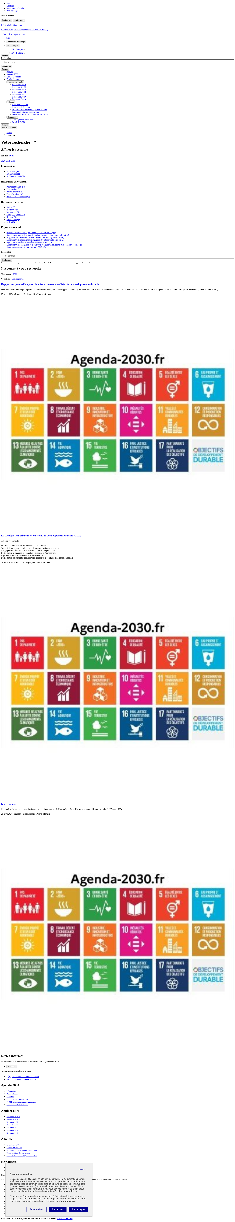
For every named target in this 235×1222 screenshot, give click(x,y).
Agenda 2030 (12, 74)
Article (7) (11, 207)
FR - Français (17, 49)
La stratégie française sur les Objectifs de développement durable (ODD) (41, 535)
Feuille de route (13, 79)
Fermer (5, 56)
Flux (21, 1079)
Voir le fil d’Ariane (9, 128)
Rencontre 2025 (19, 84)
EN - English (17, 53)
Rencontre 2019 (19, 99)
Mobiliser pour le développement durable (29, 109)
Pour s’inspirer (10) (15, 194)
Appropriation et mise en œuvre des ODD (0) (26, 247)
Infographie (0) (13, 212)
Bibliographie (18, 279)
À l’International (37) (16, 176)
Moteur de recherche (15, 8)
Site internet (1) (13, 219)
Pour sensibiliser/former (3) (18, 196)
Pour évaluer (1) (13, 189)
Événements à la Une (21, 107)
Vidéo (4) (11, 222)
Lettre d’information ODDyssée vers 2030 (30, 114)
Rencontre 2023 (19, 89)
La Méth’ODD (18, 122)
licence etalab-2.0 (64, 1218)
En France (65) (13, 171)
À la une (11, 102)
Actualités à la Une (20, 104)
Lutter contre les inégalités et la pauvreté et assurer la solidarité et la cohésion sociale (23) (45, 245)
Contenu (10, 6)
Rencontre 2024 (19, 87)
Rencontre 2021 (19, 94)
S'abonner (11, 1067)
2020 (11, 155)
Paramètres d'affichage (16, 42)
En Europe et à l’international (17, 1099)
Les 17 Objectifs (14, 77)
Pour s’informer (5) (15, 192)
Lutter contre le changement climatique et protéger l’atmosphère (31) (36, 240)
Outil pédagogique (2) (16, 214)
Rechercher (6, 20)
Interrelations (8, 804)
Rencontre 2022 (19, 92)
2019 (8, 161)
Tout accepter (78, 1210)
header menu (19, 20)
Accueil (10, 72)
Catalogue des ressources (22, 120)
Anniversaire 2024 (13, 1119)
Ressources (12, 117)
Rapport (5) (11, 217)
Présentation (11, 1091)
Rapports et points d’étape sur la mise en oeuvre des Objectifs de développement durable (50, 284)
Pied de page (12, 11)
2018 (13, 161)
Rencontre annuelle (15, 82)
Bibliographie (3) (14, 210)
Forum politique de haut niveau (25, 112)
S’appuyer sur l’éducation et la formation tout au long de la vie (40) (35, 237)
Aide (8, 38)
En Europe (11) (13, 174)
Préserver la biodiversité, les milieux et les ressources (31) (31, 232)
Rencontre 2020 (19, 97)
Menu (9, 3)
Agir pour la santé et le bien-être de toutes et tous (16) (29, 242)
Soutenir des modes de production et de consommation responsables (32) (38, 235)
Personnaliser (36, 1210)
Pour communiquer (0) (16, 187)
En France (10, 1097)
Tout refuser (57, 1210)
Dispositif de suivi (13, 1094)
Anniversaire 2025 (13, 1117)
